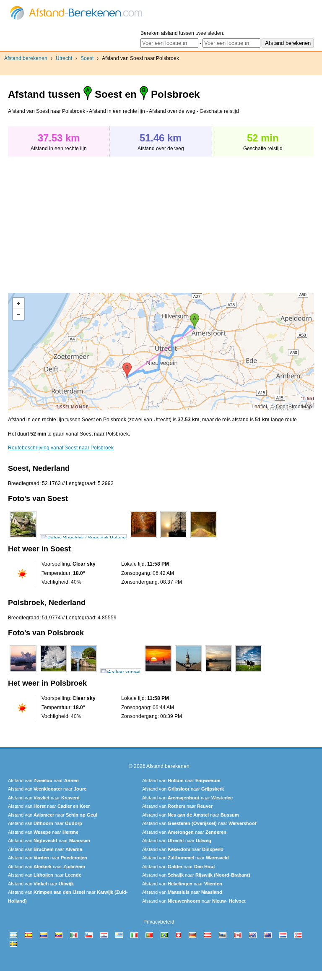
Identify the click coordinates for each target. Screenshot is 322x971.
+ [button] (18, 303)
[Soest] (23, 538)
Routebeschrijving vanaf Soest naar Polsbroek (61, 448)
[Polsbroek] (23, 672)
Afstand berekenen (25, 58)
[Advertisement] (78, 220)
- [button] (18, 314)
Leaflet (259, 406)
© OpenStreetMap (291, 406)
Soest (86, 58)
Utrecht (64, 58)
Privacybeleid (158, 922)
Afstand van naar (43, 780)
